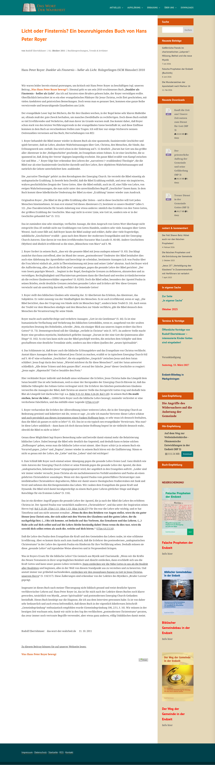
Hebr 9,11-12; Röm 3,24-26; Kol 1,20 (89, 394)
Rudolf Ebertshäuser (36, 50)
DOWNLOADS (187, 8)
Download (187, 454)
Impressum (27, 752)
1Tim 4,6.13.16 (105, 528)
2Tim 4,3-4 (92, 402)
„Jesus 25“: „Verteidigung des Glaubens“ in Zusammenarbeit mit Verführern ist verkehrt (177, 269)
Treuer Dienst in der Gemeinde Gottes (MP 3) (182, 201)
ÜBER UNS (169, 8)
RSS (62, 752)
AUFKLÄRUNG (133, 8)
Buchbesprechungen (78, 50)
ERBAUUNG (152, 8)
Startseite (53, 752)
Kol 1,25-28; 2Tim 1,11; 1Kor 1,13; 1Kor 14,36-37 (61, 508)
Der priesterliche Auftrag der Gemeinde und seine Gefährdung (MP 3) (181, 162)
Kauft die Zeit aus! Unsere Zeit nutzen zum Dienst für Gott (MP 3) (182, 120)
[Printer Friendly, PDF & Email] (143, 659)
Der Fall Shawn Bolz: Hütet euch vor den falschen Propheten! (175, 239)
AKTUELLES (115, 8)
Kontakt (69, 752)
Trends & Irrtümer (98, 50)
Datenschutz (40, 752)
